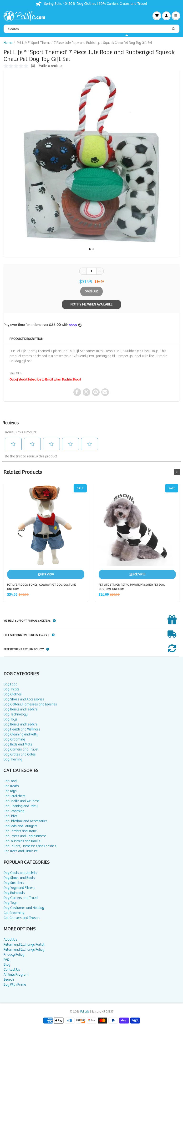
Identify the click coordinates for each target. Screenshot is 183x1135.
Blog (7, 965)
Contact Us (12, 970)
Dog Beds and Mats (18, 744)
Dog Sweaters (14, 883)
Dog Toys (10, 719)
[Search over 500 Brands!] (173, 29)
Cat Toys (10, 791)
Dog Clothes (13, 694)
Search (9, 980)
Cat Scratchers (14, 796)
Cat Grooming (14, 811)
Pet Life (84, 1011)
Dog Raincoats (14, 893)
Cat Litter (10, 816)
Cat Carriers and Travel (21, 831)
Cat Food (10, 781)
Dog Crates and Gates (20, 754)
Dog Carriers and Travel (21, 749)
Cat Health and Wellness (22, 801)
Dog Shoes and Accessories (24, 699)
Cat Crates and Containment (25, 836)
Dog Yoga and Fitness (19, 888)
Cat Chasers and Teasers (22, 918)
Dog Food (10, 684)
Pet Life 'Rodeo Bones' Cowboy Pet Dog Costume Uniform (46, 531)
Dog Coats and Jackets (20, 873)
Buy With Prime (15, 985)
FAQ (7, 960)
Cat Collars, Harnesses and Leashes (30, 846)
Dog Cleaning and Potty (21, 734)
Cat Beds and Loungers (20, 826)
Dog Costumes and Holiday (24, 908)
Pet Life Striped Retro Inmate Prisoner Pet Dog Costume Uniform (137, 531)
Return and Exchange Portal (24, 944)
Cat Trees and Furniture (21, 851)
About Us (10, 939)
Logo (26, 16)
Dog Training (13, 759)
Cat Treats (11, 786)
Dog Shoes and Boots (19, 878)
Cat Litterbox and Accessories (25, 821)
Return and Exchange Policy (24, 950)
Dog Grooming (14, 739)
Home (8, 43)
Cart (156, 15)
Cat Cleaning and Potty (21, 806)
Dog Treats (12, 689)
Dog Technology (16, 714)
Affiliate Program (16, 975)
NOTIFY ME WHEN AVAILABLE (91, 304)
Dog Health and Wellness (22, 729)
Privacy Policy (14, 955)
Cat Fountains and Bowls (22, 841)
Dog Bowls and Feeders (21, 709)
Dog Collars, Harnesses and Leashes (30, 704)
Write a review (50, 66)
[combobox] (91, 29)
